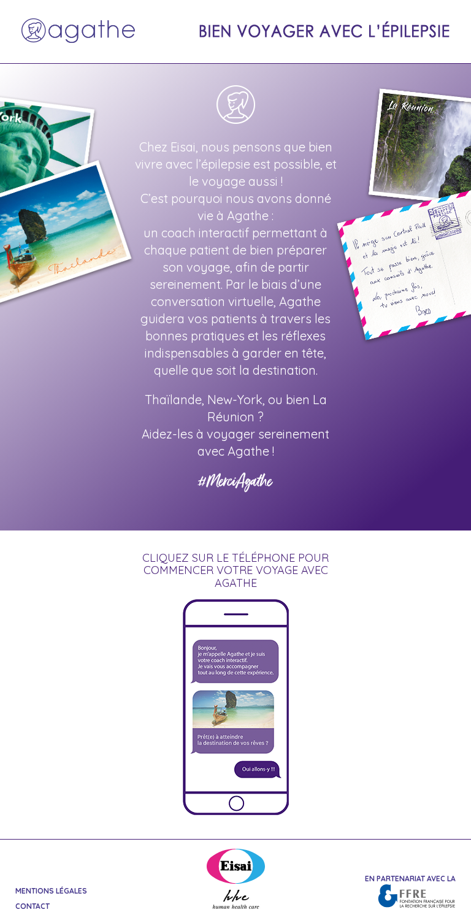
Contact (32, 906)
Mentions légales (51, 890)
